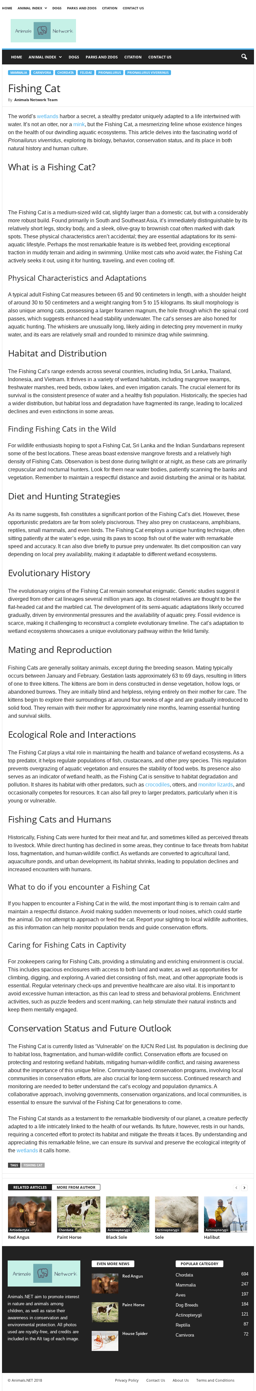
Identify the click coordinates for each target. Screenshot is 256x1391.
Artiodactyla (19, 1229)
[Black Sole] (127, 1214)
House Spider (135, 1333)
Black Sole (116, 1237)
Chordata (65, 72)
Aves (181, 1295)
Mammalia (18, 72)
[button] (244, 57)
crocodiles (157, 784)
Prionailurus (109, 72)
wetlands (47, 116)
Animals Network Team (36, 99)
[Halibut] (225, 1214)
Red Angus (18, 1237)
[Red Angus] (29, 1214)
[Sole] (176, 1214)
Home (7, 8)
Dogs (57, 8)
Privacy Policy (127, 1380)
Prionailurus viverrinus (148, 72)
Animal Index (30, 8)
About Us (181, 1380)
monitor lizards (215, 784)
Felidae (86, 72)
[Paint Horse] (78, 1214)
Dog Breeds (187, 1305)
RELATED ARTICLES (30, 1187)
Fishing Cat (33, 1165)
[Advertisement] (169, 31)
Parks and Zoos (82, 8)
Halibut (212, 1237)
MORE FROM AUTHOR (76, 1187)
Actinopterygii (119, 1229)
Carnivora (42, 72)
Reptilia (183, 1325)
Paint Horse (69, 1237)
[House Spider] (105, 1341)
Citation (109, 8)
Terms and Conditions (215, 1380)
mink (79, 124)
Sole (159, 1237)
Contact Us (133, 8)
